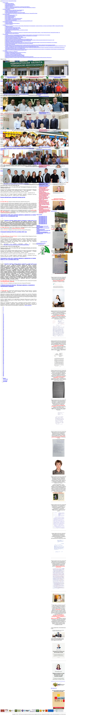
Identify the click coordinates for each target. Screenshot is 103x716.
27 (3, 328)
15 (3, 318)
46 (3, 344)
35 (3, 335)
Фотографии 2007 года (43, 222)
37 (3, 336)
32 (3, 332)
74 (3, 367)
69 (3, 363)
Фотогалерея (39, 214)
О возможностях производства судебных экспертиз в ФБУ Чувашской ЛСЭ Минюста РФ (43, 233)
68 (3, 362)
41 (3, 340)
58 (3, 354)
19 (3, 321)
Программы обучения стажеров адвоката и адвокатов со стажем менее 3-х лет (20, 220)
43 (3, 341)
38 (3, 337)
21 (3, 323)
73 (3, 366)
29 (3, 330)
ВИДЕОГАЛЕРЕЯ (54, 211)
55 (3, 351)
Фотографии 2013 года (43, 217)
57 (3, 353)
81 (3, 373)
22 (3, 324)
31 (3, 331)
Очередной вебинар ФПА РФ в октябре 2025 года (13, 231)
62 (3, 357)
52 (3, 349)
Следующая (5, 380)
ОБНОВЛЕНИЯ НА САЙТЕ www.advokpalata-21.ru (41, 244)
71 (3, 365)
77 (3, 370)
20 (3, 322)
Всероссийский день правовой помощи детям (12, 197)
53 (3, 350)
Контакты (38, 225)
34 (3, 334)
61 (3, 356)
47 (3, 345)
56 (3, 352)
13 (3, 316)
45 (3, 343)
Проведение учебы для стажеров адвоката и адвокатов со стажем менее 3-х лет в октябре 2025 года (18, 259)
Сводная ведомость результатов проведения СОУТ (42, 226)
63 (3, 358)
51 (3, 348)
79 (3, 371)
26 (3, 327)
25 (3, 326)
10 (3, 314)
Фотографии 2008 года (43, 221)
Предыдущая (5, 379)
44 (3, 342)
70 (3, 364)
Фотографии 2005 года (43, 223)
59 (3, 355)
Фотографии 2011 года (43, 218)
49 (3, 346)
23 (3, 325)
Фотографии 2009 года (43, 220)
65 (3, 360)
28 (3, 329)
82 (3, 374)
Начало (4, 378)
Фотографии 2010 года (43, 219)
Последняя (5, 381)
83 (3, 375)
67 (3, 361)
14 (3, 317)
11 (3, 315)
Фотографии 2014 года (43, 216)
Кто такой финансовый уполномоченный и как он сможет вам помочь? (43, 230)
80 (3, 372)
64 (3, 359)
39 (3, 338)
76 (3, 369)
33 (3, 333)
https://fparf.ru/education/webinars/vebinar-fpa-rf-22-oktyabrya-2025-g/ (16, 244)
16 (3, 319)
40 (3, 339)
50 (3, 347)
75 (3, 368)
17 (3, 320)
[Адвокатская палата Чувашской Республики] (8, 0)
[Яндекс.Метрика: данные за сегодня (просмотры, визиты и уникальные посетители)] (44, 241)
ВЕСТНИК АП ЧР (54, 688)
